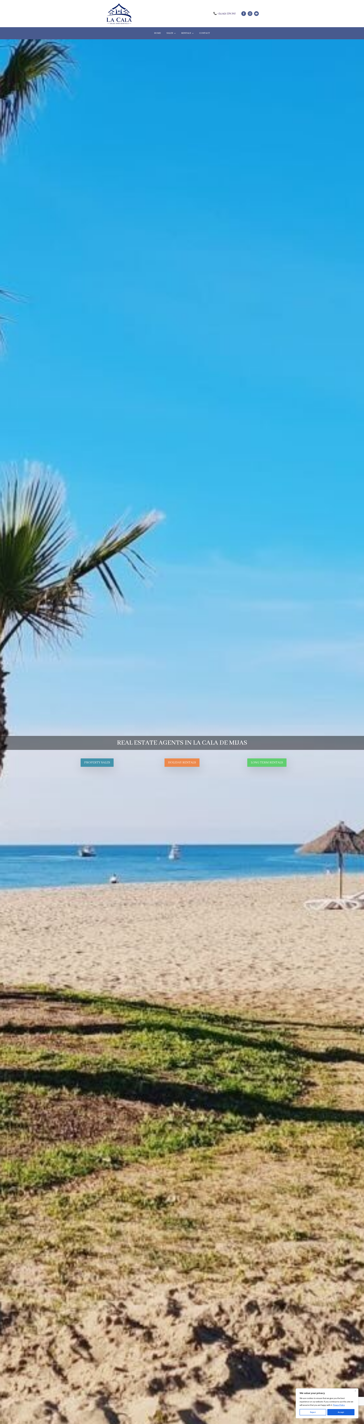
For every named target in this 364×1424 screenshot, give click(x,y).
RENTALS (186, 33)
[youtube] (256, 13)
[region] (327, 1403)
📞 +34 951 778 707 (224, 13)
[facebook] (243, 13)
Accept (341, 1412)
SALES (170, 33)
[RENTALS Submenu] (193, 33)
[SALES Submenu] (175, 33)
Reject (313, 1412)
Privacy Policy (339, 1405)
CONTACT (204, 33)
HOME (157, 33)
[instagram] (250, 13)
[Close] (355, 1391)
